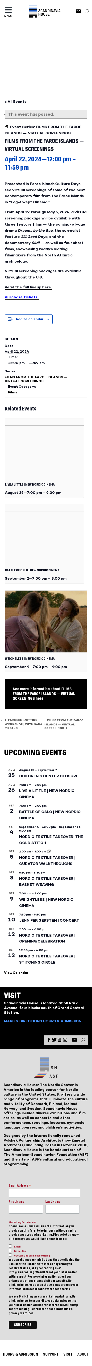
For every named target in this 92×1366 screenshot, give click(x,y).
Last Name (52, 1201)
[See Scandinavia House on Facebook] (48, 1041)
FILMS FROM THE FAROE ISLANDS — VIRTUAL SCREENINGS (36, 379)
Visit (68, 1354)
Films (12, 392)
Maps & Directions (23, 1021)
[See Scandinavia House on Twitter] (54, 1041)
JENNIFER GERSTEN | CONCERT (49, 920)
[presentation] (44, 448)
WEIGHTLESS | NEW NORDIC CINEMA (30, 658)
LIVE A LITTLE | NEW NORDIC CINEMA (30, 484)
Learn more (38, 1309)
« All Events (15, 101)
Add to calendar (29, 319)
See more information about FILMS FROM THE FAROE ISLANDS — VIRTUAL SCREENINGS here (44, 694)
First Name (16, 1201)
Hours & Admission (62, 1021)
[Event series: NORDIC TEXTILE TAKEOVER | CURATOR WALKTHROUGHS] (48, 851)
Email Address (20, 1186)
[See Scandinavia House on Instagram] (65, 1041)
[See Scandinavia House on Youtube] (59, 1041)
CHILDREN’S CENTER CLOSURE (48, 776)
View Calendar (16, 973)
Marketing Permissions (22, 1222)
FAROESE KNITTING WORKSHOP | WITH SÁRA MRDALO (23, 724)
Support (51, 1354)
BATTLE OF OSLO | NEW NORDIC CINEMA (32, 570)
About (83, 1354)
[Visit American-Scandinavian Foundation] (46, 1076)
